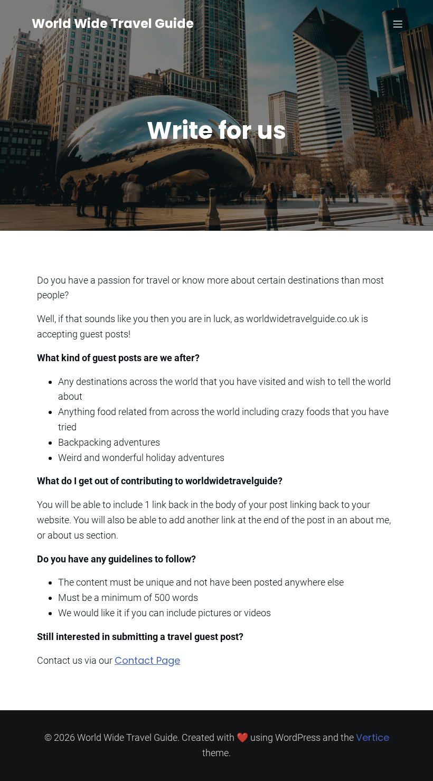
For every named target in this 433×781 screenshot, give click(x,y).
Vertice (372, 737)
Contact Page (147, 660)
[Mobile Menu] (398, 24)
